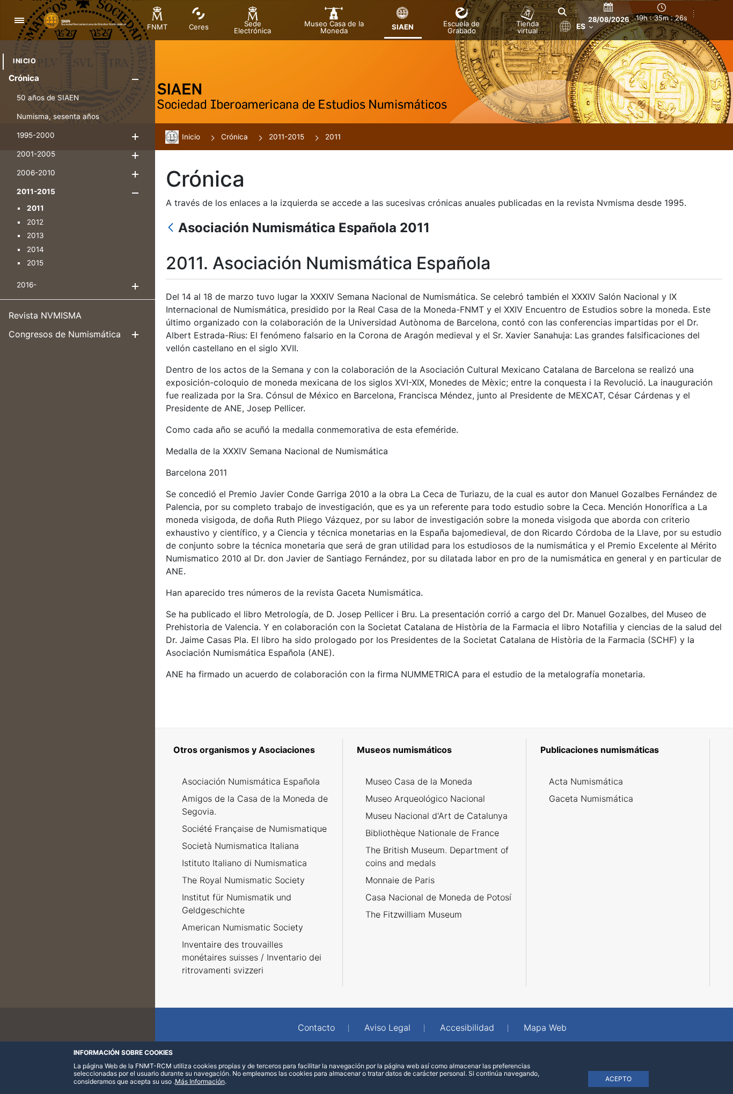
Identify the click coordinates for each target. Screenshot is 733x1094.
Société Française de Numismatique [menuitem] (254, 828)
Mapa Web (545, 1027)
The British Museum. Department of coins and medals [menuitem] (437, 856)
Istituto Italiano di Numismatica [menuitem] (244, 863)
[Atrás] (170, 228)
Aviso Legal (387, 1027)
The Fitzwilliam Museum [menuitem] (413, 914)
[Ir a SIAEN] (86, 19)
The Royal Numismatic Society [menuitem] (243, 880)
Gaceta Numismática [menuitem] (591, 798)
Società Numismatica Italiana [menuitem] (240, 845)
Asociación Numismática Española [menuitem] (251, 781)
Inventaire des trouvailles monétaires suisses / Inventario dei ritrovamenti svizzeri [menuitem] (251, 957)
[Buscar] (562, 11)
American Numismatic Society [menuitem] (242, 927)
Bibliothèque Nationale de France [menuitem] (432, 832)
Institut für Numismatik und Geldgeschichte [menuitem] (236, 903)
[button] (135, 79)
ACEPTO (618, 1079)
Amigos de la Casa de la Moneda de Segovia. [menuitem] (255, 805)
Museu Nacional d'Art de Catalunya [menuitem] (436, 815)
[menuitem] (24, 60)
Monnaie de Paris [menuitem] (400, 880)
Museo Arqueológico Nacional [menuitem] (425, 798)
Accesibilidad (467, 1027)
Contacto (316, 1027)
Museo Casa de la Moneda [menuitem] (418, 781)
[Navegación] (19, 20)
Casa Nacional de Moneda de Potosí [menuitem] (438, 897)
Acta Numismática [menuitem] (586, 781)
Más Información (200, 1081)
